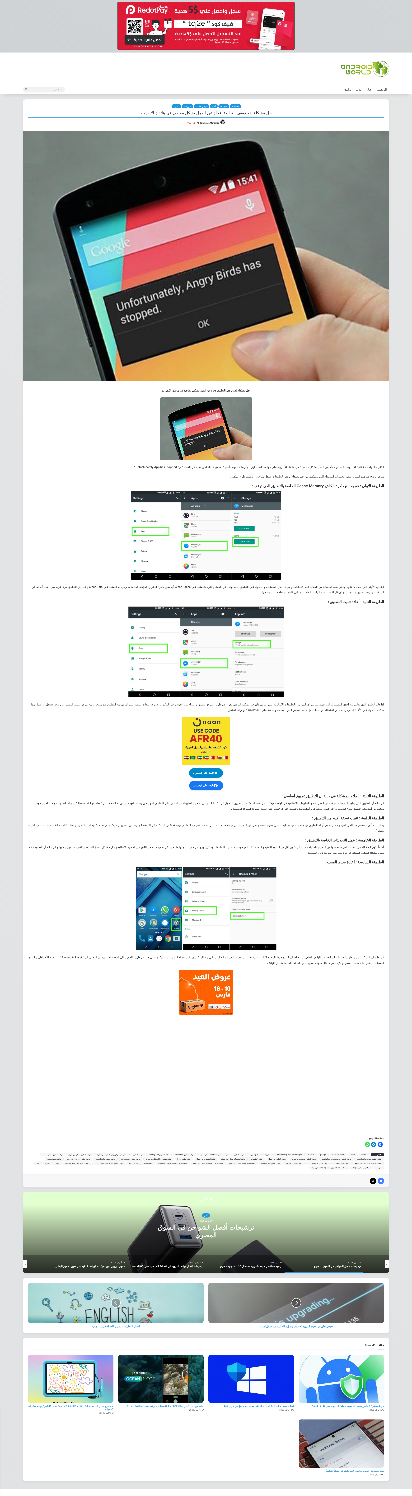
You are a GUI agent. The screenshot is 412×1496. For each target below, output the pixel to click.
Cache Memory (338, 1154)
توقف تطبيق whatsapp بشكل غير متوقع (208, 1163)
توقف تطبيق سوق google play (140, 1163)
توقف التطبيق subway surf (159, 1154)
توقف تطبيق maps (54, 1159)
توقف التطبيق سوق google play (369, 1159)
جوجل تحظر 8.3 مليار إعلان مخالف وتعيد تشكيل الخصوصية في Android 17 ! (348, 1406)
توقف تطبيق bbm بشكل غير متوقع (158, 1159)
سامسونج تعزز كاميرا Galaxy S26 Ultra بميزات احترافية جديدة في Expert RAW (165, 1406)
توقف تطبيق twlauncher (270, 1163)
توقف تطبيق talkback (294, 1163)
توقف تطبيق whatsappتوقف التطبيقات (172, 1163)
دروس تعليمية (202, 106)
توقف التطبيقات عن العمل (206, 1159)
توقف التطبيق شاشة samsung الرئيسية (336, 1159)
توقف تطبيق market (341, 1163)
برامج (347, 89)
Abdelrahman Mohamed (208, 123)
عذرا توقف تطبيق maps (362, 1168)
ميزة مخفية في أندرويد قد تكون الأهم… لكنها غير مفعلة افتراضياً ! (354, 1470)
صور (37, 1163)
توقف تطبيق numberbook (318, 1163)
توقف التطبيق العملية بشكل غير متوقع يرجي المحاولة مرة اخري (120, 1154)
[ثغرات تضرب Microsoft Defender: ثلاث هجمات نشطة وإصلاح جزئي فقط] (251, 1379)
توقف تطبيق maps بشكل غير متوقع (368, 1163)
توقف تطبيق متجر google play (77, 1163)
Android (235, 106)
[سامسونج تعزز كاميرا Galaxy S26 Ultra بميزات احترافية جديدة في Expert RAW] (161, 1379)
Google (223, 106)
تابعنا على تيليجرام (203, 772)
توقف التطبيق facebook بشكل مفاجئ (213, 1154)
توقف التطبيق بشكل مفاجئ (52, 1154)
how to (311, 1154)
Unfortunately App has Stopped (289, 1154)
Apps (353, 1154)
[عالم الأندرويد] (365, 68)
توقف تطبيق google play (105, 1159)
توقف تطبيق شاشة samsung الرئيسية (108, 1163)
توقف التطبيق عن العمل (277, 1159)
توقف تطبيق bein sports (130, 1159)
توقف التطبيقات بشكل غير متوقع (233, 1159)
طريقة (379, 1168)
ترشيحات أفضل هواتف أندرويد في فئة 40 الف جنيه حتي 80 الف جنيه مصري (206, 1231)
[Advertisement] (287, 1075)
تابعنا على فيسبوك (203, 785)
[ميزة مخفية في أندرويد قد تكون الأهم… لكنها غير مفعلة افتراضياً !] (341, 1443)
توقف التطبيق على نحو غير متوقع (304, 1159)
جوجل (57, 1163)
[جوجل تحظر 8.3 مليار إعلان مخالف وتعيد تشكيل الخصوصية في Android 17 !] (341, 1379)
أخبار (369, 89)
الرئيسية (382, 89)
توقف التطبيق (239, 1154)
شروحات (187, 106)
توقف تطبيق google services (78, 1159)
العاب (359, 89)
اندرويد (267, 1154)
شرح (47, 1163)
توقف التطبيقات (256, 1159)
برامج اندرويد (254, 1154)
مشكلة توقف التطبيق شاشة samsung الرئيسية (329, 1168)
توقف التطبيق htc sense (184, 1154)
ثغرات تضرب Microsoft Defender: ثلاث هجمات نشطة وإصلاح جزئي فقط (259, 1406)
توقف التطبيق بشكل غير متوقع (79, 1154)
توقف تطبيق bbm (184, 1159)
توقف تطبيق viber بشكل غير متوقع (242, 1163)
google (323, 1154)
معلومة (176, 106)
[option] (206, 1232)
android (364, 1154)
